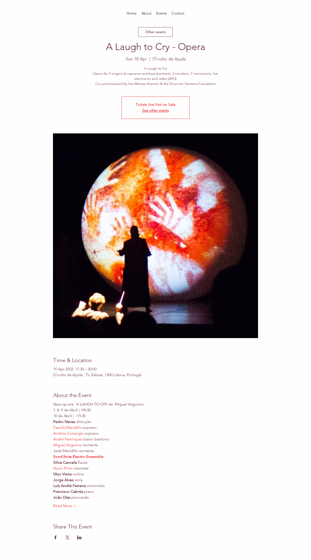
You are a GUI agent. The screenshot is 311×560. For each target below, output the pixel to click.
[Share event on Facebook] (55, 537)
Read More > (64, 505)
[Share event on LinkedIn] (79, 537)
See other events (155, 110)
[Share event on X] (67, 537)
